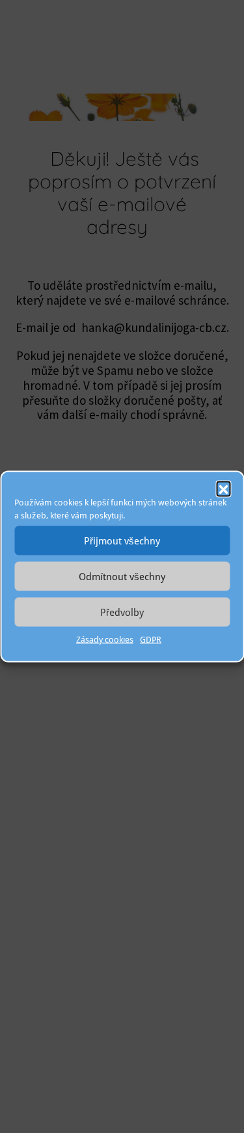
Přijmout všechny (122, 540)
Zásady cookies (104, 639)
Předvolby (122, 612)
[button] (223, 488)
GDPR (150, 639)
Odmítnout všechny (122, 576)
